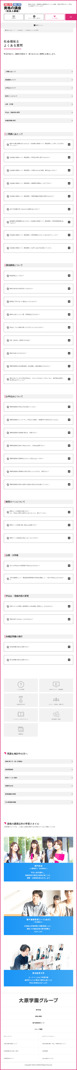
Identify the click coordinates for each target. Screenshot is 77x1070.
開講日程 (21, 734)
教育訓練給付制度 (10, 794)
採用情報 (45, 1051)
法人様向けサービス (48, 1058)
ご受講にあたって (10, 71)
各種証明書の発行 (10, 120)
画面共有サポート (9, 1058)
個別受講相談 (9, 769)
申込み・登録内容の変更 (12, 112)
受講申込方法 (9, 786)
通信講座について (10, 79)
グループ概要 (38, 1029)
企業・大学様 (9, 104)
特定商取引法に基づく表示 (11, 1051)
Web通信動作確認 (10, 802)
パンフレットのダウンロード (21, 719)
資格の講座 (38, 1016)
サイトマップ (8, 1036)
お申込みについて (10, 88)
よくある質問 (20, 689)
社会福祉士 (20, 30)
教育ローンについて (11, 96)
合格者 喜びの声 (21, 704)
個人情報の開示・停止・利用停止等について (54, 1043)
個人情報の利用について (11, 1043)
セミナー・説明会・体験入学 (34, 18)
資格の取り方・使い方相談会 (13, 761)
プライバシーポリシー (49, 1036)
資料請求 (14, 18)
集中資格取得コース (38, 1023)
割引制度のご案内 (56, 719)
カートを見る (54, 18)
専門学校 (38, 1010)
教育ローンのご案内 (11, 777)
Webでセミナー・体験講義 (56, 689)
